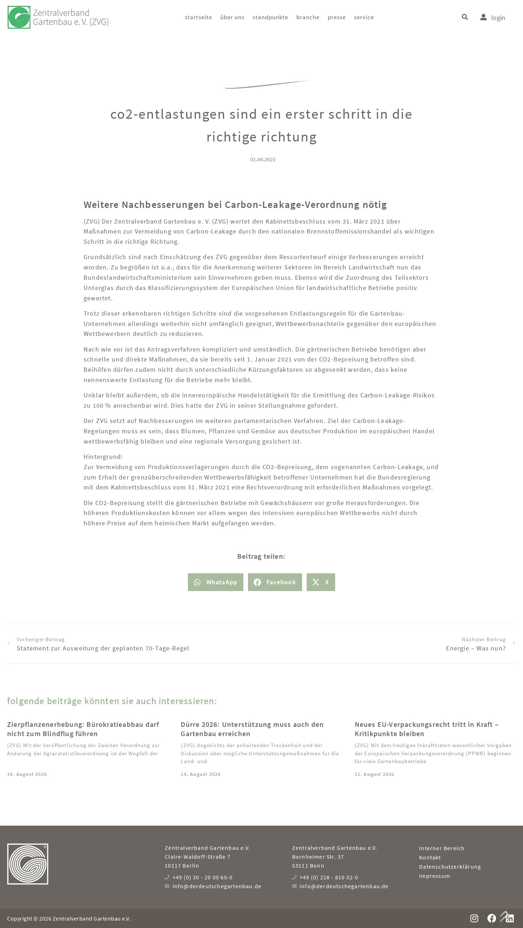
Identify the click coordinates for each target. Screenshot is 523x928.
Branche (307, 17)
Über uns (232, 17)
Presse (337, 17)
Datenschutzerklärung (450, 866)
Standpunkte (270, 17)
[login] (483, 17)
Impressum (434, 875)
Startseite (198, 17)
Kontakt (430, 857)
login (498, 18)
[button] (464, 17)
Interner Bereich (442, 848)
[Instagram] (474, 918)
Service (364, 17)
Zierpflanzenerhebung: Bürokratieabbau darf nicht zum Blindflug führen (83, 729)
